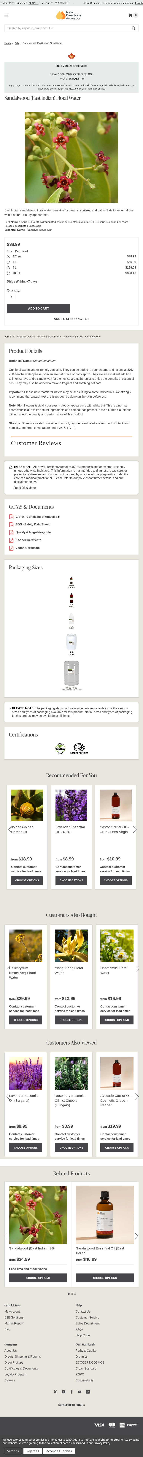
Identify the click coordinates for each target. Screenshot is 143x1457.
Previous (5, 1236)
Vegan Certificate (28, 547)
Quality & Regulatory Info (33, 532)
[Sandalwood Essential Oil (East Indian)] (105, 1215)
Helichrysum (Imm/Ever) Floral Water (22, 972)
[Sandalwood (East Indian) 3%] (38, 1215)
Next (136, 1236)
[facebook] (72, 1392)
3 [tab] (75, 1294)
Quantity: (13, 290)
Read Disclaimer (25, 487)
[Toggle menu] (5, 14)
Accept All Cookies (59, 1451)
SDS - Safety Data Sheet (33, 524)
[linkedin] (88, 1392)
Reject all (32, 1451)
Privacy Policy (102, 1443)
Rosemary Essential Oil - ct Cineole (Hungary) (70, 1100)
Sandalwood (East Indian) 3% (32, 1248)
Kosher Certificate (28, 540)
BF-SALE (33, 3)
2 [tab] (72, 1294)
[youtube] (80, 1392)
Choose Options (27, 880)
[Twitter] (55, 1392)
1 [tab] (69, 1294)
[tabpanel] (38, 1234)
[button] (134, 28)
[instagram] (63, 1392)
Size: (17, 251)
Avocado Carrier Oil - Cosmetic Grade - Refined (116, 1100)
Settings (13, 1451)
